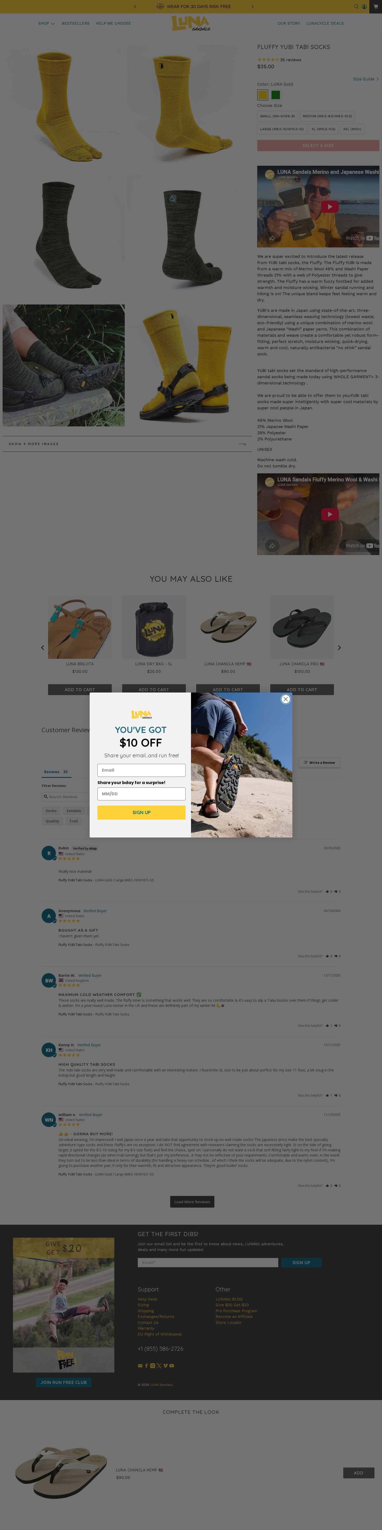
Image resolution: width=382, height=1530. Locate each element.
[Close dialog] (285, 699)
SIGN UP (142, 812)
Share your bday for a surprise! (131, 783)
